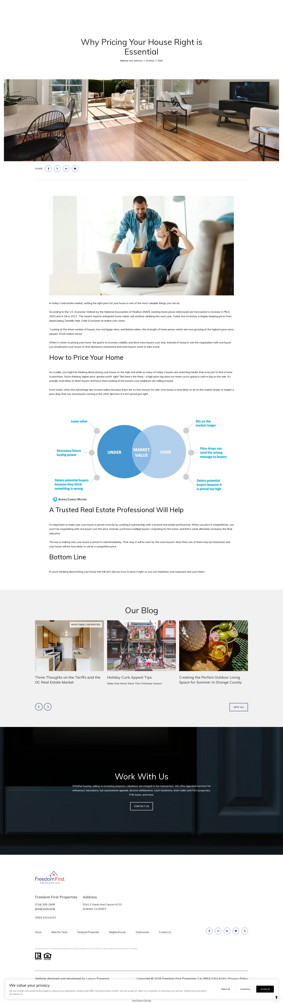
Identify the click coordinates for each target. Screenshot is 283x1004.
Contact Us (165, 932)
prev (39, 707)
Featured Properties (88, 932)
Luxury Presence (97, 978)
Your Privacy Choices (141, 1000)
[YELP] (244, 931)
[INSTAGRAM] (218, 931)
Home (38, 932)
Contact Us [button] (141, 806)
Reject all (225, 989)
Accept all (265, 989)
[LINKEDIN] (227, 931)
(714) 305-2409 (45, 904)
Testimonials (142, 932)
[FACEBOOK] (209, 931)
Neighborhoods (117, 932)
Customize (245, 989)
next (47, 707)
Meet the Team (59, 932)
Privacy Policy (238, 978)
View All (238, 707)
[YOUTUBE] (236, 931)
